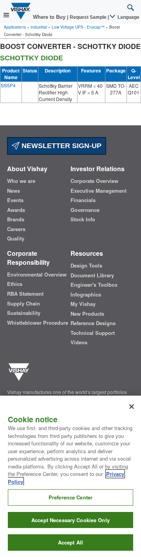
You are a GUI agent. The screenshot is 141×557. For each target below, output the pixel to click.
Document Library (92, 275)
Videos (78, 342)
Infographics (85, 294)
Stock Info (82, 219)
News (13, 190)
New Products (87, 313)
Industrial (39, 27)
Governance (84, 209)
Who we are (21, 180)
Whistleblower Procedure (37, 322)
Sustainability (23, 312)
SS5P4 (8, 85)
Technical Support (92, 332)
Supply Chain (23, 303)
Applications (15, 27)
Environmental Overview (37, 274)
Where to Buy (50, 17)
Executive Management (98, 190)
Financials (83, 200)
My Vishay (83, 303)
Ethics (14, 284)
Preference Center (70, 497)
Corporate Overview (94, 180)
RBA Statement (25, 293)
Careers (16, 229)
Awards (16, 209)
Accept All (70, 542)
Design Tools (86, 265)
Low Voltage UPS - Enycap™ (78, 27)
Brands (15, 219)
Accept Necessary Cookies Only (70, 520)
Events (15, 200)
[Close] (131, 406)
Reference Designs (93, 323)
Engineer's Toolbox (94, 284)
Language (127, 17)
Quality (15, 238)
